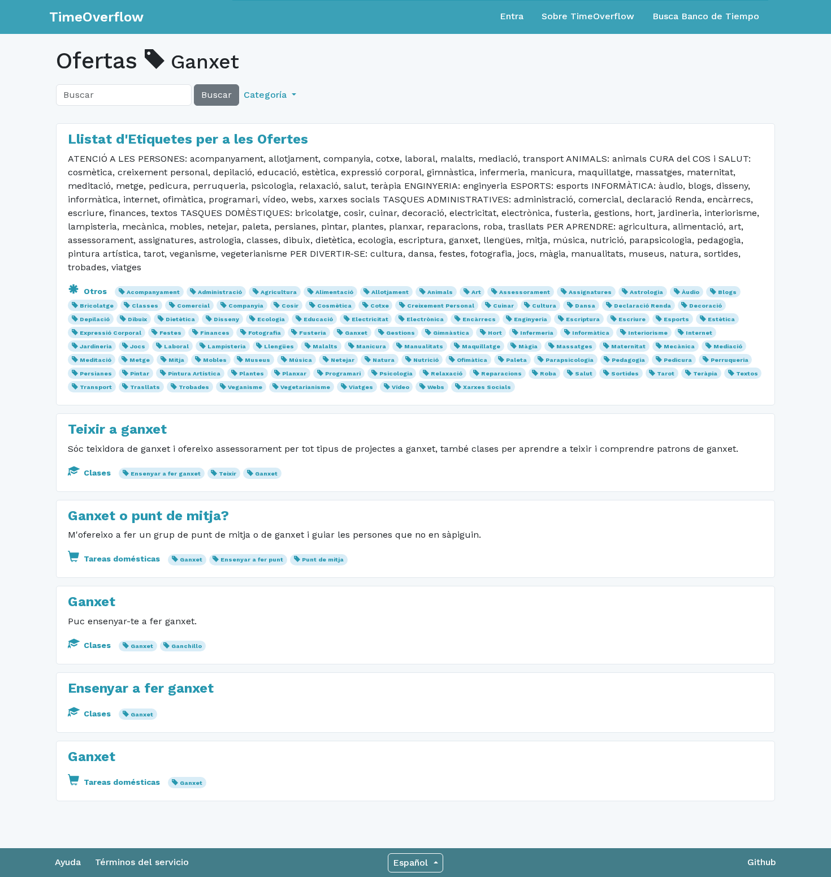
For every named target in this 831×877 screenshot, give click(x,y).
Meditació (95, 360)
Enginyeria (530, 319)
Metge (139, 360)
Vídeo (400, 387)
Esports (676, 319)
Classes (145, 305)
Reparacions (501, 373)
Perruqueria (729, 360)
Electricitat (370, 319)
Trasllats (145, 387)
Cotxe (379, 305)
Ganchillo (186, 646)
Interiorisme (648, 332)
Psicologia (396, 373)
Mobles (215, 360)
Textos (747, 373)
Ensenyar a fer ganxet (166, 473)
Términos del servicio (142, 862)
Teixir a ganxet (117, 429)
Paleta (516, 360)
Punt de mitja (323, 559)
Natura (384, 360)
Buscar (216, 94)
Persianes (96, 373)
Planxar (294, 373)
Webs (435, 387)
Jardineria (96, 346)
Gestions (400, 332)
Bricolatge (97, 305)
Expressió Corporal (110, 332)
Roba (548, 373)
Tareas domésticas (121, 558)
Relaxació (446, 373)
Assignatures (590, 292)
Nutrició (426, 360)
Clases (97, 472)
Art (476, 292)
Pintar (139, 373)
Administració (220, 292)
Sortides (625, 373)
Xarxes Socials (487, 387)
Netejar (342, 360)
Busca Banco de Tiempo (705, 16)
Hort (495, 332)
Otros (95, 291)
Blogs (727, 292)
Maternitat (628, 346)
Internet (699, 332)
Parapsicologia (570, 360)
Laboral (176, 346)
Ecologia (271, 319)
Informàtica (590, 332)
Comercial (193, 305)
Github (761, 862)
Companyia (245, 305)
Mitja (176, 360)
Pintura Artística (194, 373)
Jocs (137, 346)
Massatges (574, 346)
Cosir (290, 305)
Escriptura (583, 319)
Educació (318, 319)
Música (300, 360)
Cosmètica (334, 305)
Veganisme (245, 387)
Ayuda (68, 862)
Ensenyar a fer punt (251, 559)
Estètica (721, 319)
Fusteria (312, 332)
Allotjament (390, 292)
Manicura (371, 346)
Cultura (544, 305)
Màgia (528, 346)
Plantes (251, 373)
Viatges (361, 387)
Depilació (95, 319)
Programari (343, 373)
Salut (583, 373)
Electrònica (425, 319)
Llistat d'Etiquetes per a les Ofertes (188, 139)
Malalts (325, 346)
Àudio (690, 292)
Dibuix (137, 319)
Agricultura (279, 292)
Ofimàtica (472, 360)
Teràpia (705, 373)
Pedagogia (628, 360)
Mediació (727, 346)
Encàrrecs (479, 319)
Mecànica (679, 346)
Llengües (279, 346)
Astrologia (646, 292)
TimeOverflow (96, 17)
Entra (511, 16)
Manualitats (423, 346)
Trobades (194, 387)
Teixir (227, 473)
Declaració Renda (642, 305)
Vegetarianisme (305, 387)
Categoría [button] (266, 94)
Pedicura (678, 360)
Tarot (665, 373)
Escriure (632, 319)
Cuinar (503, 305)
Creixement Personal (440, 305)
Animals (440, 292)
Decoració (705, 305)
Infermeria (536, 332)
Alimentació (334, 292)
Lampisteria (226, 346)
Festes (170, 332)
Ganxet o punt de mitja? (148, 516)
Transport (96, 387)
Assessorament (524, 292)
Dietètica (180, 319)
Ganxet (356, 332)
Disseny (226, 319)
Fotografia (264, 332)
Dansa (585, 305)
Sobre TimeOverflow (588, 16)
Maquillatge (481, 346)
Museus (257, 360)
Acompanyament (153, 292)
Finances (215, 332)
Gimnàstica (451, 332)
